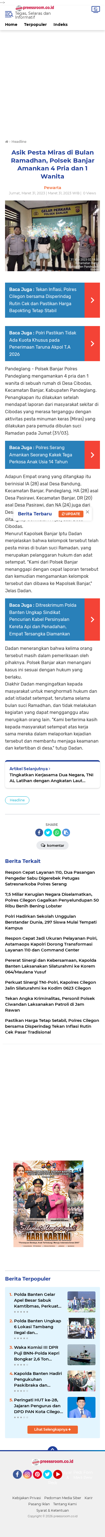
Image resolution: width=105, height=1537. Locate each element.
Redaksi (55, 1482)
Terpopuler (35, 24)
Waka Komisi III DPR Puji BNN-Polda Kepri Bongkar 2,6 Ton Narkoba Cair (36, 1353)
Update (72, 514)
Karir (89, 1498)
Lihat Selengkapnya (51, 1429)
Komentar (55, 845)
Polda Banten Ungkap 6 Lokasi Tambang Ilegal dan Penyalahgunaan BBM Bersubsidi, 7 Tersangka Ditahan (37, 1326)
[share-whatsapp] (57, 832)
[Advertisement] (52, 82)
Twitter (50, 1481)
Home (11, 24)
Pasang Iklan (39, 1504)
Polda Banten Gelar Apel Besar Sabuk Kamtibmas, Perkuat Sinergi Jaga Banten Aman (36, 1300)
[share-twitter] (48, 832)
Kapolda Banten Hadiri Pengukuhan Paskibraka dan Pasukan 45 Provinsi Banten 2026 (38, 1379)
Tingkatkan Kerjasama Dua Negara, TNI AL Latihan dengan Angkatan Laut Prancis (52, 778)
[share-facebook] (39, 832)
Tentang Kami (65, 1504)
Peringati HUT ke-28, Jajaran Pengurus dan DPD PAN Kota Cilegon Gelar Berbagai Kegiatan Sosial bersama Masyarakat (38, 1405)
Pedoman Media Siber (62, 1498)
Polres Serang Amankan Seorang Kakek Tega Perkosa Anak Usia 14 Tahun (40, 454)
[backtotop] (53, 1451)
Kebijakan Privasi (26, 1498)
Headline (17, 800)
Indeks (60, 24)
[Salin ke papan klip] (66, 832)
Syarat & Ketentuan (52, 1510)
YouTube (61, 1481)
